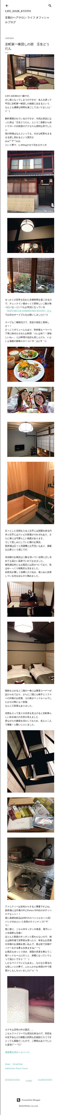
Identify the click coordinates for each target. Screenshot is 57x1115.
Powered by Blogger (31, 1100)
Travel (24, 1068)
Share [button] (7, 1064)
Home (29, 1081)
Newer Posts (12, 1080)
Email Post (18, 1064)
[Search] (50, 5)
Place (18, 1068)
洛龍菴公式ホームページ (17, 1052)
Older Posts (45, 1080)
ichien (12, 1068)
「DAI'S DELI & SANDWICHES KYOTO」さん (28, 311)
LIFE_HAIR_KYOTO (18, 11)
